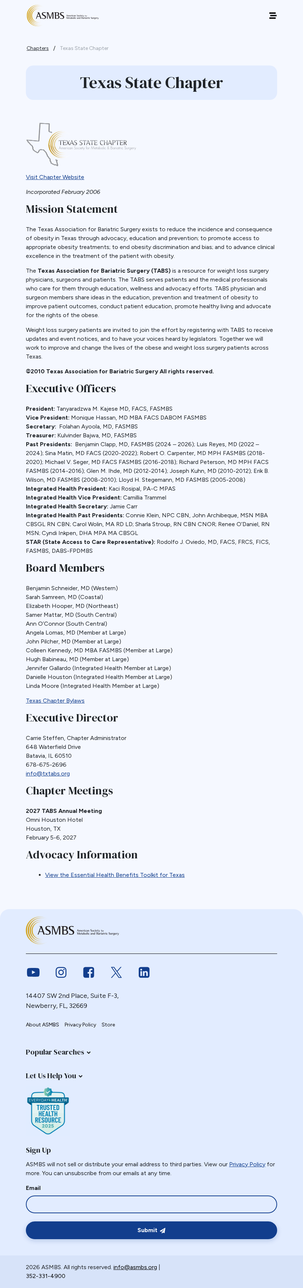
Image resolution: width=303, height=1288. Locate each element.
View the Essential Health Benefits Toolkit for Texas (115, 874)
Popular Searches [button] (55, 1051)
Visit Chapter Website (55, 177)
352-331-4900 (45, 1275)
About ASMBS (42, 1025)
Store (108, 1025)
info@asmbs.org (135, 1267)
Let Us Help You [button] (51, 1075)
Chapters (38, 48)
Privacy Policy (80, 1025)
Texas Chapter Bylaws (55, 700)
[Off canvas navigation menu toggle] (273, 16)
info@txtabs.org (48, 773)
